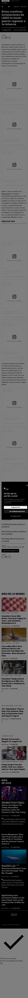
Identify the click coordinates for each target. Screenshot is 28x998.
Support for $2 (15, 507)
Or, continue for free (16, 516)
